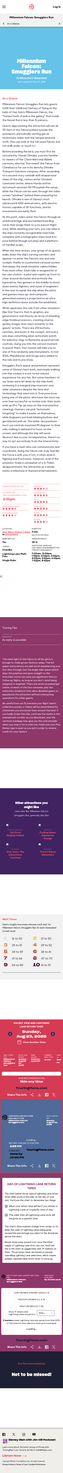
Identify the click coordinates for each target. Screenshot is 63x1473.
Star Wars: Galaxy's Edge (16, 532)
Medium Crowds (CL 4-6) (31, 1299)
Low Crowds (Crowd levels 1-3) (31, 1292)
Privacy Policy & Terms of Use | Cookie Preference (23, 1464)
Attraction (26, 78)
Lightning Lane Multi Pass (14, 555)
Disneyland (40, 78)
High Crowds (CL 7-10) (31, 1306)
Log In (57, 6)
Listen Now (11, 1456)
